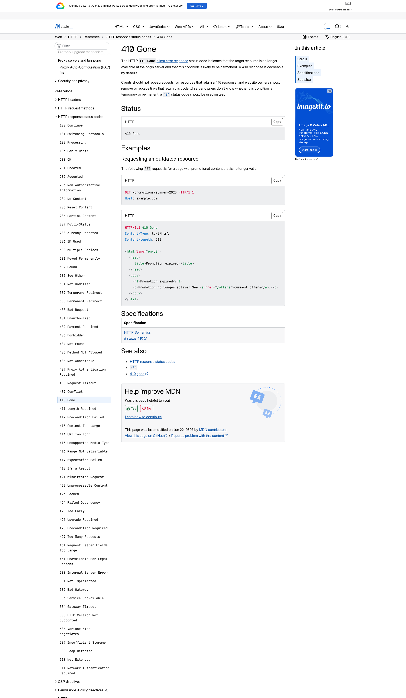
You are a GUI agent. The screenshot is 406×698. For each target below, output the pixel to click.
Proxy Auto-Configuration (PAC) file (85, 69)
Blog (280, 26)
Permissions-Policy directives (80, 690)
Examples (304, 66)
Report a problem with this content (197, 435)
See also (304, 79)
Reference (63, 91)
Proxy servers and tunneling (79, 60)
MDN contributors (213, 430)
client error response (172, 61)
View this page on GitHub (144, 435)
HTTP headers (69, 99)
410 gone (137, 374)
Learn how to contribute (143, 417)
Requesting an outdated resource (159, 159)
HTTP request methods (76, 108)
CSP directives (69, 681)
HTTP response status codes (152, 361)
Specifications (308, 73)
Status (302, 59)
